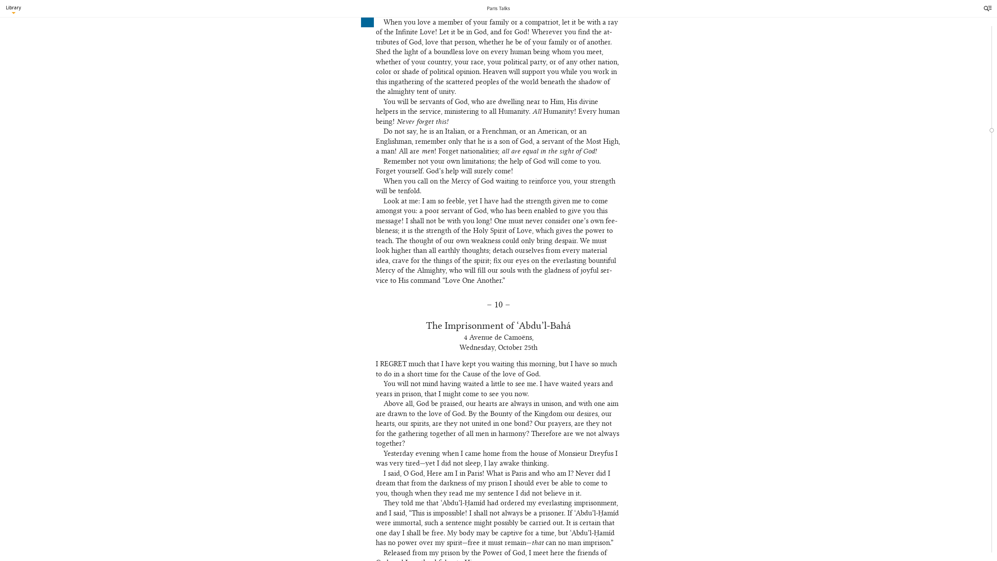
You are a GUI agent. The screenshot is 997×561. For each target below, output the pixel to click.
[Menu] (988, 8)
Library (13, 7)
